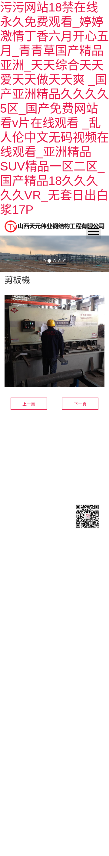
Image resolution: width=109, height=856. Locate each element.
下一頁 (80, 403)
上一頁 (28, 403)
